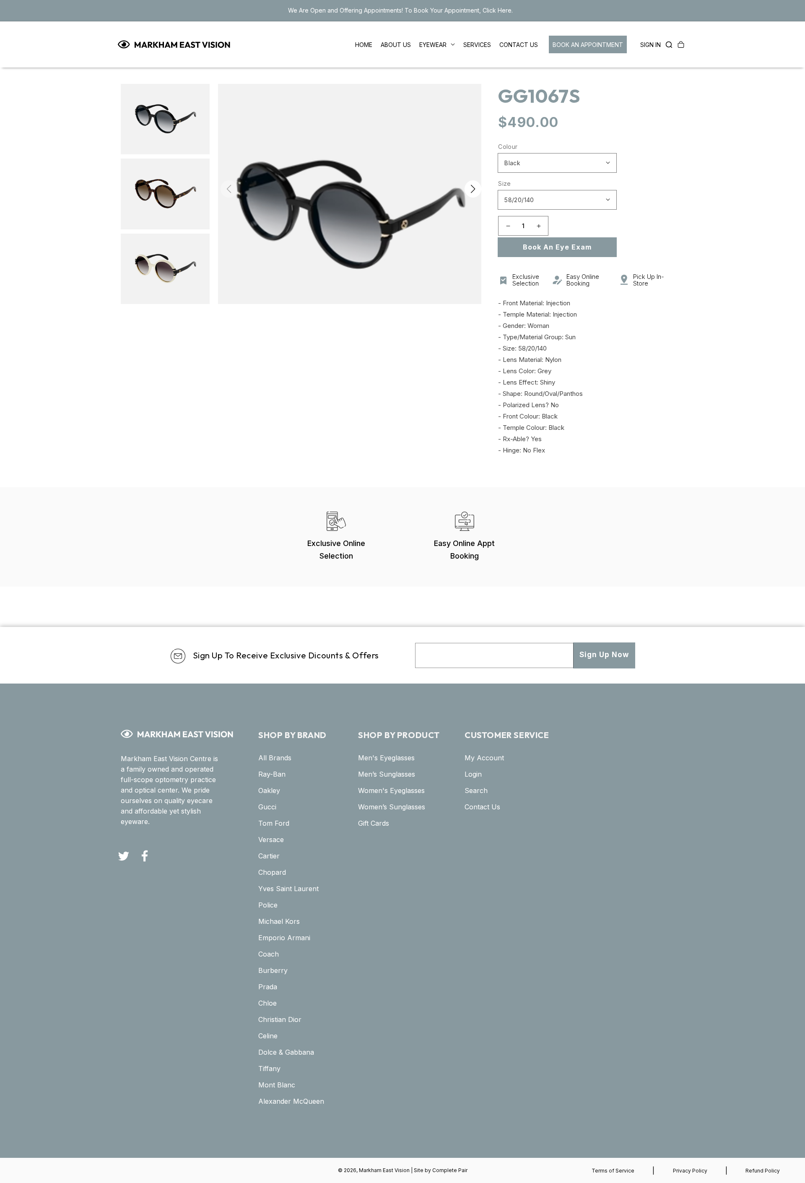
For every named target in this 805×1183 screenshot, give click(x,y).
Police (268, 905)
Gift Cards (373, 823)
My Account (484, 758)
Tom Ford (273, 823)
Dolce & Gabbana (286, 1052)
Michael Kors (279, 921)
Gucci (267, 807)
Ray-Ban (272, 774)
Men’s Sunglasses (386, 774)
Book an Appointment (588, 44)
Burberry (273, 970)
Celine (268, 1036)
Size (504, 183)
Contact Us (482, 807)
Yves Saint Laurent (288, 888)
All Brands (274, 758)
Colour (507, 146)
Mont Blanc (276, 1085)
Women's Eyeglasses (391, 790)
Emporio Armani (284, 937)
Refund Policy (762, 1170)
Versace (271, 839)
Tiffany (269, 1068)
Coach (268, 954)
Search (476, 790)
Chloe (267, 1003)
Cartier (269, 856)
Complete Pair (449, 1170)
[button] (667, 44)
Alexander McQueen (291, 1101)
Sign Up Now (604, 654)
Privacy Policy (690, 1170)
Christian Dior (279, 1019)
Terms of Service (613, 1170)
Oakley (269, 790)
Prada (267, 987)
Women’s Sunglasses (391, 807)
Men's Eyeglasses (386, 758)
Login (473, 774)
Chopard (272, 872)
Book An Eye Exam (557, 247)
